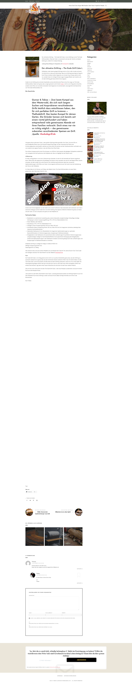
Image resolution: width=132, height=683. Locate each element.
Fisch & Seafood (90, 71)
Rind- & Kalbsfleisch (91, 78)
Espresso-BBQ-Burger (98, 158)
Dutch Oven (75, 5)
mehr (104, 122)
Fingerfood (97, 5)
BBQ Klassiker (85, 5)
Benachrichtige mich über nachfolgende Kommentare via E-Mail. (44, 623)
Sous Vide (89, 85)
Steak (89, 5)
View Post (34, 541)
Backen (88, 60)
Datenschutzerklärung (55, 667)
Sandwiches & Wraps (91, 80)
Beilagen (89, 63)
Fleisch (93, 5)
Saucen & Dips (90, 82)
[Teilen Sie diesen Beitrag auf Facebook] (26, 500)
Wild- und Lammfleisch (92, 92)
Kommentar (32, 595)
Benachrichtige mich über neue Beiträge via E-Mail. (40, 627)
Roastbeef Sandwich (73, 534)
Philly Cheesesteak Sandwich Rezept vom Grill (39, 512)
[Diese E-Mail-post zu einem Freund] (36, 500)
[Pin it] (33, 500)
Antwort (79, 568)
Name (30, 612)
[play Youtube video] (53, 189)
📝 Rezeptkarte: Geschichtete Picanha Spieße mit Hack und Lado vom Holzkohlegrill (99, 140)
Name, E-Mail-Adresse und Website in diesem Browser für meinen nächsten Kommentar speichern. (53, 618)
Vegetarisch (89, 90)
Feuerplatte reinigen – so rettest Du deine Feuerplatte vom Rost (35, 534)
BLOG (26, 1)
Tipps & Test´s (54, 35)
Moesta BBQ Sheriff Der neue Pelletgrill (54, 534)
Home (70, 5)
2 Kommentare (71, 35)
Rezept (49, 35)
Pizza (88, 75)
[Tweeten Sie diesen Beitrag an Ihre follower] (30, 500)
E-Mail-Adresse (49, 612)
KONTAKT (38, 1)
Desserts (89, 66)
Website (63, 612)
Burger (79, 5)
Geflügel (89, 73)
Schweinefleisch (90, 83)
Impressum (60, 675)
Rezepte (102, 5)
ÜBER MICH (31, 1)
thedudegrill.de (65, 63)
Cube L (62, 84)
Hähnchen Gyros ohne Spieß (68, 512)
